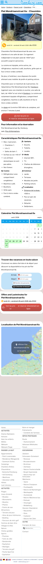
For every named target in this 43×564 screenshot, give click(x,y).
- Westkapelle (27, 492)
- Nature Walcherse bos (31, 498)
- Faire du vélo (6, 539)
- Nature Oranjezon (29, 484)
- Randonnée (6, 541)
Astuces (4, 437)
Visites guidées (7, 531)
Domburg (34, 87)
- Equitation (5, 555)
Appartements (6, 454)
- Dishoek (26, 500)
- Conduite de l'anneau (31, 433)
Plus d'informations (12, 131)
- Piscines (5, 536)
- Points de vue (7, 507)
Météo (3, 442)
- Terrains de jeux (8, 513)
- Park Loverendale (8, 456)
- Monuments (6, 499)
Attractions (5, 510)
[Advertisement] (21, 252)
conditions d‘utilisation (16, 559)
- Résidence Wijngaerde (10, 459)
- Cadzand (26, 516)
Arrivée (14, 275)
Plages (3, 492)
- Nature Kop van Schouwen (28, 476)
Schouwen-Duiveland (30, 456)
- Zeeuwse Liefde (7, 480)
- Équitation (5, 544)
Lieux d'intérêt (6, 494)
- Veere (25, 482)
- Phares (4, 505)
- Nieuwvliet (27, 511)
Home (3, 427)
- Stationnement (28, 442)
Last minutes (6, 485)
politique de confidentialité (30, 559)
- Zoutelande (27, 495)
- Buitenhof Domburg (9, 472)
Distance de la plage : (32, 190)
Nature (3, 528)
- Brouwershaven (28, 462)
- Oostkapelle (27, 487)
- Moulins (4, 502)
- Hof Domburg (6, 475)
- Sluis (24, 513)
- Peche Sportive (7, 552)
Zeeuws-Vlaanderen (30, 508)
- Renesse (26, 459)
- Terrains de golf (7, 549)
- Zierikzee (26, 467)
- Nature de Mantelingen (31, 490)
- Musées (4, 497)
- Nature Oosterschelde (31, 469)
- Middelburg (27, 505)
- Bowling (4, 518)
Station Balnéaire (7, 434)
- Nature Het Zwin (29, 519)
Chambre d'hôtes (7, 467)
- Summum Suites (8, 462)
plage (6, 107)
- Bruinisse (26, 464)
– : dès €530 (20, 301)
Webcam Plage (6, 447)
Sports (3, 534)
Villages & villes (7, 526)
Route (24, 439)
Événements (27, 430)
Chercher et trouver (23, 287)
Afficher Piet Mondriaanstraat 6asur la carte (21, 347)
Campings (5, 464)
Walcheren (26, 479)
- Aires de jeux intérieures (11, 515)
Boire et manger (28, 427)
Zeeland (25, 454)
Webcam (4, 444)
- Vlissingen (26, 503)
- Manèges (5, 547)
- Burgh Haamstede (29, 472)
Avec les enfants (7, 439)
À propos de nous (28, 525)
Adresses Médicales (30, 444)
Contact (25, 532)
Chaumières (5, 469)
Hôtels (3, 482)
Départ (14, 279)
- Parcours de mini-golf (10, 520)
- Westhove (5, 477)
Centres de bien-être (9, 523)
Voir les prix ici (21, 117)
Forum (24, 447)
